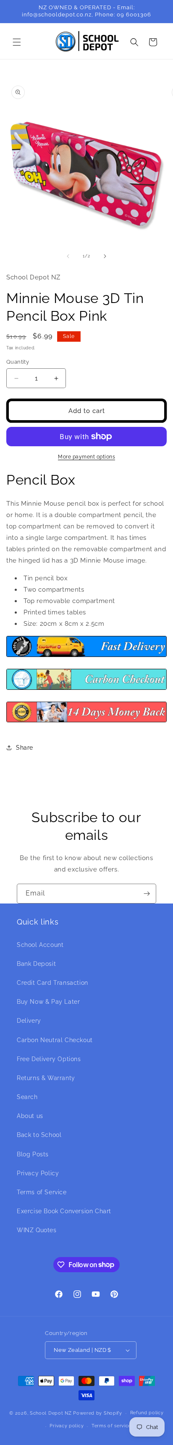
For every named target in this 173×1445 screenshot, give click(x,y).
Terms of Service (42, 1192)
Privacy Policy (38, 1173)
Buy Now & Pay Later (48, 1001)
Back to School (39, 1134)
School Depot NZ (51, 1413)
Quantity (17, 362)
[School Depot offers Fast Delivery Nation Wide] (86, 656)
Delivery (29, 1020)
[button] (17, 42)
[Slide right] (105, 256)
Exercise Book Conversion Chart (64, 1211)
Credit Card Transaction (52, 982)
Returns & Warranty (46, 1078)
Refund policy (147, 1413)
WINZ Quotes (37, 1230)
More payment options (86, 457)
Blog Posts (33, 1154)
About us (30, 1116)
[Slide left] (68, 256)
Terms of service (111, 1426)
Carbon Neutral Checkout (55, 1040)
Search (27, 1097)
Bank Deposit (36, 963)
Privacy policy (67, 1426)
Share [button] (24, 747)
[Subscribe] (146, 893)
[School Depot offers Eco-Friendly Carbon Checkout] (86, 689)
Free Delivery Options (49, 1059)
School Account (40, 944)
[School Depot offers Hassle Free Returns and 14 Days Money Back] (86, 722)
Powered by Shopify (97, 1413)
